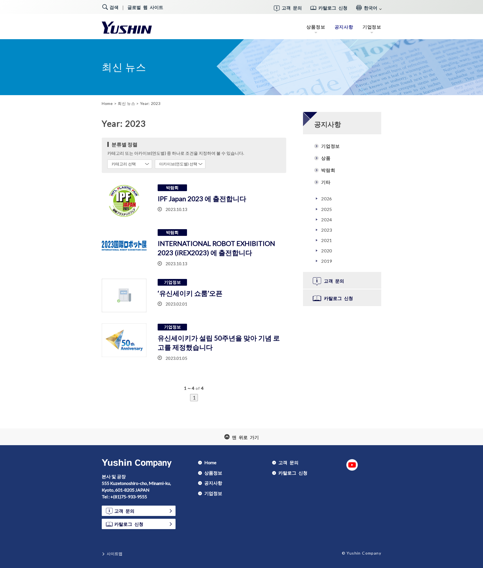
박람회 (328, 170)
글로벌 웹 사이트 (145, 7)
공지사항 (344, 27)
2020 (326, 250)
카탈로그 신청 (332, 7)
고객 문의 (292, 7)
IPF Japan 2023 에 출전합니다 (202, 198)
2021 (326, 240)
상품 (326, 158)
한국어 (370, 7)
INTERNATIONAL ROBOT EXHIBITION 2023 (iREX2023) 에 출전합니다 (216, 248)
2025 (326, 209)
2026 (326, 198)
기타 (326, 182)
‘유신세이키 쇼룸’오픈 (190, 293)
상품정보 (315, 26)
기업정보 (372, 26)
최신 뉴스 (126, 103)
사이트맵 (114, 553)
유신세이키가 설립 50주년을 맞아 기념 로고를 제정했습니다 (219, 342)
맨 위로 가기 (245, 437)
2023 (326, 229)
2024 (326, 219)
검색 (114, 7)
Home (107, 103)
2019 (326, 261)
